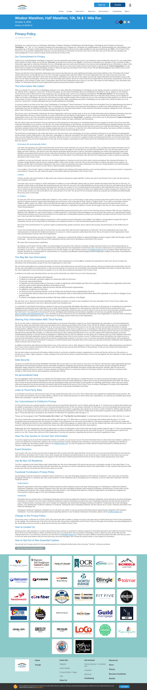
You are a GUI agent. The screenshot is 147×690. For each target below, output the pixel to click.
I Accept (124, 687)
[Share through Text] (128, 22)
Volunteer (88, 670)
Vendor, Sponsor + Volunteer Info (95, 665)
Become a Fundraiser (117, 674)
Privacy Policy (38, 687)
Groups (69, 11)
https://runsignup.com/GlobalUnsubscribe (29, 314)
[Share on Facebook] (117, 22)
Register (63, 664)
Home (61, 11)
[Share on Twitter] (121, 22)
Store (111, 665)
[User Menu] (130, 5)
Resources (113, 660)
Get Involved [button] (103, 11)
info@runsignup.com (97, 250)
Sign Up (101, 5)
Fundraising (117, 11)
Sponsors (88, 674)
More (127, 11)
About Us (91, 11)
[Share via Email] (124, 22)
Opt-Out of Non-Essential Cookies (30, 548)
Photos (112, 669)
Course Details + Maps (68, 672)
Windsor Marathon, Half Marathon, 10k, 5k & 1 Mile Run (58, 18)
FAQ (61, 676)
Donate (117, 5)
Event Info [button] (79, 11)
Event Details (65, 668)
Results (112, 678)
